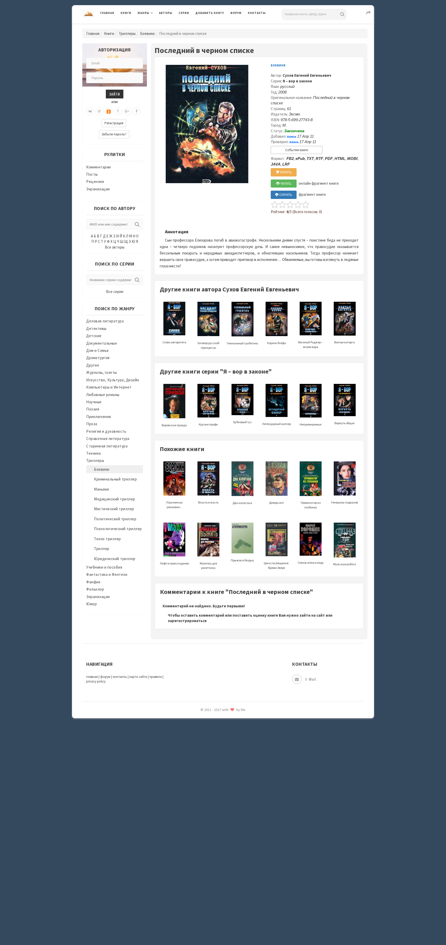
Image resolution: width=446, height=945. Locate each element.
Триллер (101, 548)
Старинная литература (107, 446)
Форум (236, 13)
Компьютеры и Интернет (109, 387)
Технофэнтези (209, 823)
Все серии (114, 291)
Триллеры (127, 33)
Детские (94, 335)
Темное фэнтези (210, 812)
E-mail (310, 679)
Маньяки (101, 489)
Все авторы (114, 247)
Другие (92, 365)
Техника (93, 453)
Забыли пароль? (114, 134)
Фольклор (95, 589)
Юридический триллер (115, 558)
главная (92, 677)
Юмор (91, 603)
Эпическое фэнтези (213, 893)
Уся (199, 846)
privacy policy (96, 681)
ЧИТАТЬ (285, 183)
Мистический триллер (114, 508)
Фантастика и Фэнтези (106, 574)
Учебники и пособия (104, 567)
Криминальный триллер (115, 479)
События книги (296, 150)
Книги (126, 13)
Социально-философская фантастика (230, 789)
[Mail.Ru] (99, 111)
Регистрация (114, 123)
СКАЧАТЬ (285, 194)
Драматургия (98, 357)
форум (105, 677)
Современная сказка (214, 777)
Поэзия (92, 409)
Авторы (165, 13)
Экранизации (98, 189)
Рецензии (95, 181)
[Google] (127, 111)
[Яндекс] (118, 111)
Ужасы (201, 835)
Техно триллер (107, 538)
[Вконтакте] (90, 111)
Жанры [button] (143, 13)
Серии (184, 13)
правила (155, 677)
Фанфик (93, 581)
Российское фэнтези (214, 731)
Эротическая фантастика (219, 904)
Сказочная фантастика (216, 743)
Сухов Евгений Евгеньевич (307, 75)
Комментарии (98, 167)
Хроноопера (206, 869)
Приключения (98, 416)
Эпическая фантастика (216, 881)
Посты (92, 174)
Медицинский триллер (114, 499)
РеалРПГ (203, 719)
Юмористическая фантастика (223, 927)
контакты (120, 677)
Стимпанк (205, 800)
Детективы (96, 328)
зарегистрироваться (187, 620)
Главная (107, 13)
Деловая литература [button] (156, 26)
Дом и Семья (97, 350)
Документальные (101, 343)
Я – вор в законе (297, 81)
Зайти (114, 94)
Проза (91, 423)
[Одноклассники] (109, 111)
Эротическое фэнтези (215, 916)
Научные (94, 401)
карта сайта (138, 677)
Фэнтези (203, 858)
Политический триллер (115, 518)
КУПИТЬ (285, 172)
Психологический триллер (118, 528)
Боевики (147, 33)
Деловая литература (214, 26)
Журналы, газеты (101, 372)
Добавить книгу (209, 13)
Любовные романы (103, 394)
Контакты (257, 13)
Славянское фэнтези (214, 754)
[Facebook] (136, 111)
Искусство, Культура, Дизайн (112, 379)
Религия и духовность (106, 431)
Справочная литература (108, 438)
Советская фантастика (216, 766)
